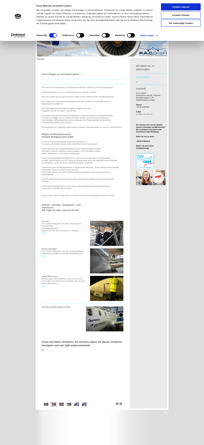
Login (165, 412)
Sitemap (53, 412)
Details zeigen (147, 35)
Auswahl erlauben (181, 15)
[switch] (80, 35)
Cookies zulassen (180, 7)
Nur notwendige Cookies (181, 23)
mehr (44, 233)
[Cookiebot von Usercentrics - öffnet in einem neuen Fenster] (18, 35)
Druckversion (44, 412)
